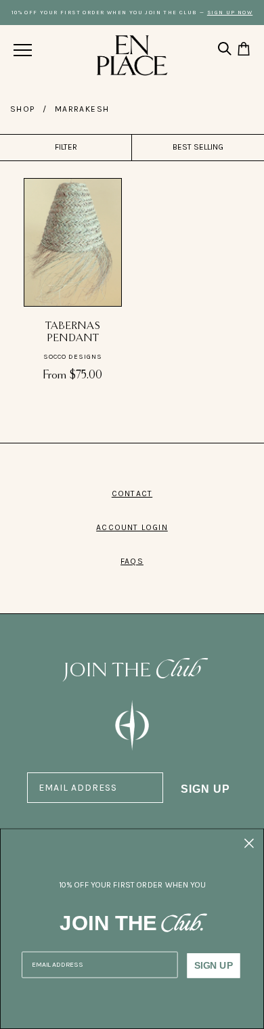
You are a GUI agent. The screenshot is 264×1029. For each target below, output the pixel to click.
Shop (22, 109)
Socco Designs (72, 357)
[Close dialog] (249, 843)
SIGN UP (205, 789)
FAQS (132, 561)
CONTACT (132, 493)
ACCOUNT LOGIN (132, 527)
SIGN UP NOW (229, 12)
